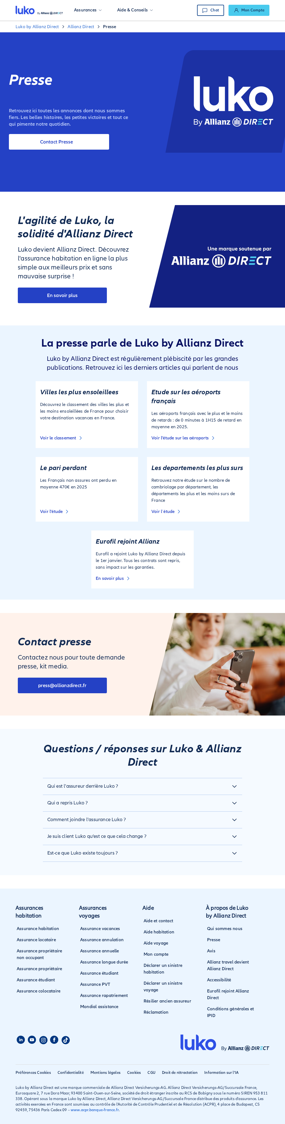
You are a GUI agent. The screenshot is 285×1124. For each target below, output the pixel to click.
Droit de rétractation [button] (180, 1072)
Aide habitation (159, 932)
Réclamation (156, 1012)
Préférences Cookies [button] (33, 1072)
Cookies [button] (134, 1072)
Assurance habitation (38, 928)
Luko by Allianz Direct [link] (37, 27)
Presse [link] (109, 27)
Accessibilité (219, 980)
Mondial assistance (99, 1006)
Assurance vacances (100, 928)
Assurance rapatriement (104, 995)
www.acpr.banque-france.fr (95, 1110)
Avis (211, 951)
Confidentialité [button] (71, 1072)
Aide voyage (156, 943)
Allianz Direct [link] (81, 27)
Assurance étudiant (36, 980)
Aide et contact (158, 921)
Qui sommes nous (224, 928)
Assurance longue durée (104, 962)
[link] (249, 10)
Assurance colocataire (38, 991)
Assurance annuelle (99, 951)
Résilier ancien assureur (167, 1001)
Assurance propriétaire (39, 969)
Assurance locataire (36, 940)
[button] (88, 10)
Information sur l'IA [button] (221, 1072)
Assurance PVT (95, 984)
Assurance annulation (102, 940)
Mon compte (156, 954)
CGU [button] (151, 1072)
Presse (213, 940)
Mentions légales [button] (105, 1072)
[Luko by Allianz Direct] (39, 10)
